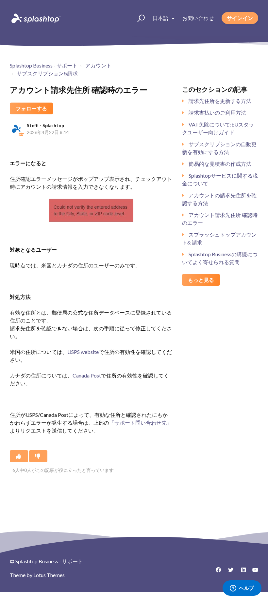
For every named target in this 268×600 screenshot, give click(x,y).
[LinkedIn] (241, 572)
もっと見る (201, 280)
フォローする (31, 108)
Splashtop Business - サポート (43, 65)
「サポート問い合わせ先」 (140, 422)
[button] (138, 18)
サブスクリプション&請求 (47, 73)
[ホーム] (35, 18)
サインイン (240, 18)
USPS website (83, 352)
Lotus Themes (49, 575)
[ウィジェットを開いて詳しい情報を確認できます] (242, 588)
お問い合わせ (198, 18)
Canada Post (87, 375)
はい (19, 456)
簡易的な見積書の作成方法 (220, 164)
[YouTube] (253, 572)
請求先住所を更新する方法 (220, 101)
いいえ (38, 456)
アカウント (98, 65)
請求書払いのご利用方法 (217, 112)
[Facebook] (216, 572)
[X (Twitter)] (228, 572)
